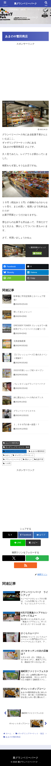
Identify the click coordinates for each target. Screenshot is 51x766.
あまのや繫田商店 (37, 451)
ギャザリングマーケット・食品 (17, 447)
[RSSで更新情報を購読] (25, 565)
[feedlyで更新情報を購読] (37, 558)
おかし (7, 455)
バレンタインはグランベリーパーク (29, 384)
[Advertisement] (25, 71)
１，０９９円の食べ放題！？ (26, 424)
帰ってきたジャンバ (22, 312)
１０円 (7, 464)
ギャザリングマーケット (24, 455)
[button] (33, 543)
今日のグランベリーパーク (15, 451)
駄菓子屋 (39, 459)
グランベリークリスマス (24, 411)
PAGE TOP (46, 740)
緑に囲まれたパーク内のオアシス (28, 397)
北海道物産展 (20, 341)
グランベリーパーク (13, 459)
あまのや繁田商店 (12, 443)
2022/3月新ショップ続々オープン (29, 370)
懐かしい (28, 459)
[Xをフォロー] (13, 558)
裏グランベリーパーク (26, 3)
